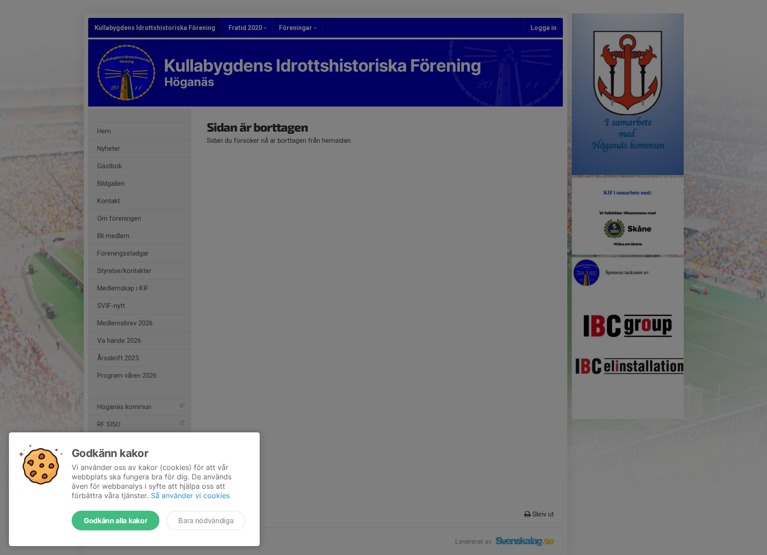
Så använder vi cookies (190, 495)
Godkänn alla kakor (115, 520)
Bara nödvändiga (205, 520)
